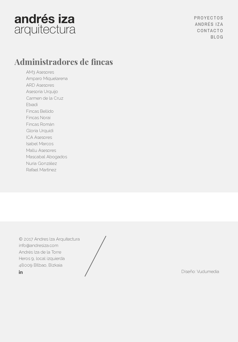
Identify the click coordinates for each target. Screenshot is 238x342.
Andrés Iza (209, 24)
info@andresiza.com (38, 245)
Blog (217, 37)
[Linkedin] (21, 273)
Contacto (210, 30)
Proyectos (208, 17)
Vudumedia (208, 271)
